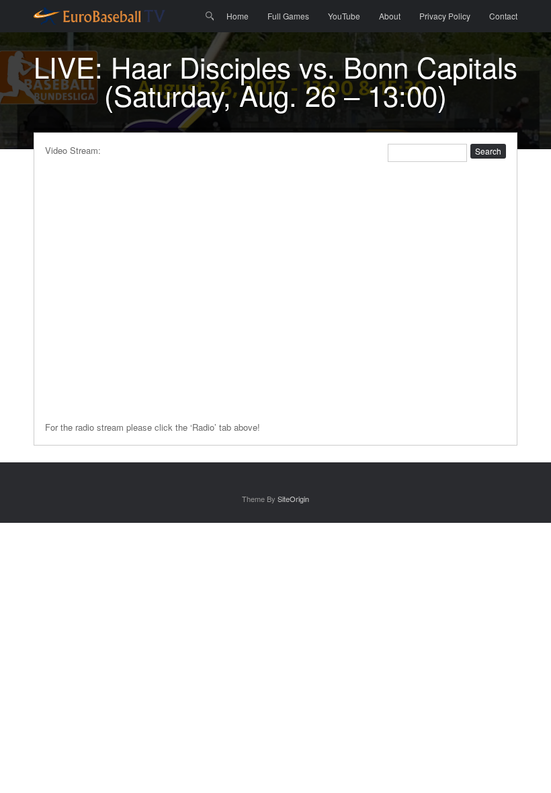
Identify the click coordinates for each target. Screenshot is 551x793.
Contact (503, 16)
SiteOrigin (293, 498)
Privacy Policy (444, 16)
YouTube (344, 16)
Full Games (288, 16)
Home (237, 16)
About (389, 16)
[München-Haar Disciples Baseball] (99, 16)
